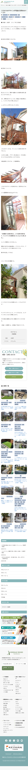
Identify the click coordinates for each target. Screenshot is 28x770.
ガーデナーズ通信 (18, 709)
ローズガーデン (5, 17)
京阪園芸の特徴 (19, 723)
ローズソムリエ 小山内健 (8, 684)
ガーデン (5, 572)
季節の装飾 (5, 703)
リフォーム (5, 14)
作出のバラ (5, 679)
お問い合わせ (18, 693)
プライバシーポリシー (17, 753)
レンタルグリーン (6, 701)
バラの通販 (5, 692)
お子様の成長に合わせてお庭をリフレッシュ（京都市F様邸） (14, 545)
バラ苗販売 (5, 676)
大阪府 (23, 17)
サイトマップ (8, 753)
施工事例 (17, 686)
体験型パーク (18, 699)
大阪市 (4, 19)
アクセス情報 (18, 711)
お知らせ (5, 688)
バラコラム (5, 686)
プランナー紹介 (18, 687)
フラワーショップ (6, 722)
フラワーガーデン (13, 14)
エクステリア (6, 569)
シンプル (5, 594)
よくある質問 (5, 711)
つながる (17, 703)
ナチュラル (17, 17)
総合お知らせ (18, 725)
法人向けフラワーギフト (8, 730)
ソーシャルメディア (19, 727)
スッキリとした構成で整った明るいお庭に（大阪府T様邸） (13, 551)
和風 (4, 597)
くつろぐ (17, 705)
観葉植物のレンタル (7, 699)
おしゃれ (5, 591)
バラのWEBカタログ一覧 (8, 690)
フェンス (10, 17)
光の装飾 (5, 705)
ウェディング (5, 726)
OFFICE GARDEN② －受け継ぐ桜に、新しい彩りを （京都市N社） (13, 557)
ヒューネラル (5, 728)
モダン (4, 588)
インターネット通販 (7, 724)
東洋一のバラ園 (6, 682)
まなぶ (16, 701)
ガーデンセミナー (18, 707)
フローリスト (6, 720)
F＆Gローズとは (6, 680)
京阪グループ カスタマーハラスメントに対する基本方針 (14, 757)
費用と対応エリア (6, 709)
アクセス (17, 691)
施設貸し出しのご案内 (19, 712)
